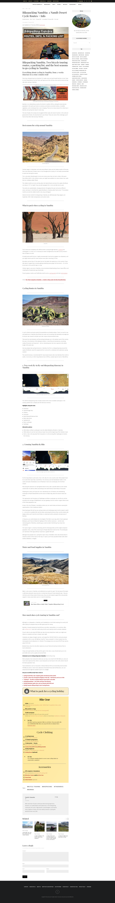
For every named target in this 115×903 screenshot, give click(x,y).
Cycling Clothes (76, 72)
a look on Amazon (32, 737)
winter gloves (64, 273)
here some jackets (30, 745)
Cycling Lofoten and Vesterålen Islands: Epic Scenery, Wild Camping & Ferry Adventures (51, 837)
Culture (85, 68)
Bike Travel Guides (76, 64)
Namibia (31, 789)
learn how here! (31, 725)
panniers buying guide (42, 710)
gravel (74, 80)
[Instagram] (89, 1)
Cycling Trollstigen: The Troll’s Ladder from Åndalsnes (39, 837)
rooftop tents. (28, 629)
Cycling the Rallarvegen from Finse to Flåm (63, 836)
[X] (87, 1)
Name (23, 863)
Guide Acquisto (80, 80)
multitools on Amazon (59, 716)
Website (47, 868)
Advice (79, 4)
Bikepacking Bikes (76, 62)
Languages (49, 1)
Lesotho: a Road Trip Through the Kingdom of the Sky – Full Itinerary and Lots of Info (44, 677)
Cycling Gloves (28, 752)
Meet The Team (56, 1)
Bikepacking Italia (85, 62)
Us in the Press (58, 886)
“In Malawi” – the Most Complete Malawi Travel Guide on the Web (39, 679)
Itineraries (59, 786)
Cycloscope (42, 25)
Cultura (81, 68)
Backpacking (72, 4)
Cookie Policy (66, 886)
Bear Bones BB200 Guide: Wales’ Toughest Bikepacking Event (47, 604)
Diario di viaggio (83, 74)
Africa (31, 19)
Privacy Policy (82, 886)
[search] (89, 42)
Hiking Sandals (42, 746)
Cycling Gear (83, 72)
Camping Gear (75, 66)
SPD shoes (35, 746)
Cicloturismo (86, 66)
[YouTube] (91, 1)
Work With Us (43, 1)
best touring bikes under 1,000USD (38, 705)
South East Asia (76, 87)
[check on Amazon (29, 710)
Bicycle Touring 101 (37, 4)
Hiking (85, 80)
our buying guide (33, 750)
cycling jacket (53, 273)
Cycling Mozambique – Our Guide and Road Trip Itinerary (37, 681)
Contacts (30, 1)
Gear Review (84, 78)
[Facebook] (85, 1)
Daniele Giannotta (25, 19)
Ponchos (39, 745)
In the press (36, 1)
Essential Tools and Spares (36, 716)
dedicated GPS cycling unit (40, 773)
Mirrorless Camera (29, 775)
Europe (35, 602)
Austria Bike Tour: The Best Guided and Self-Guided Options (27, 833)
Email (23, 868)
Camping (60, 249)
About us (25, 1)
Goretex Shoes (28, 746)
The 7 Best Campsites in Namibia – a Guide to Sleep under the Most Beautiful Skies (46, 279)
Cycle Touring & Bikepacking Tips (79, 70)
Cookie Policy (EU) (74, 886)
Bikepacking (47, 4)
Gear (53, 4)
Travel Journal (76, 89)
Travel (34, 19)
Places (58, 4)
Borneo (83, 64)
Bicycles (65, 4)
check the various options (32, 741)
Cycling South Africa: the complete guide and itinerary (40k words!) (40, 675)
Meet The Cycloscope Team (47, 886)
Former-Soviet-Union (77, 76)
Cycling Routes (76, 74)
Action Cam (40, 775)
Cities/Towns (75, 68)
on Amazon (41, 750)
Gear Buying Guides (77, 78)
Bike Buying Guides (76, 60)
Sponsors (89, 886)
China (80, 66)
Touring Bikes (83, 87)
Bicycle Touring (34, 786)
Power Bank (28, 777)
